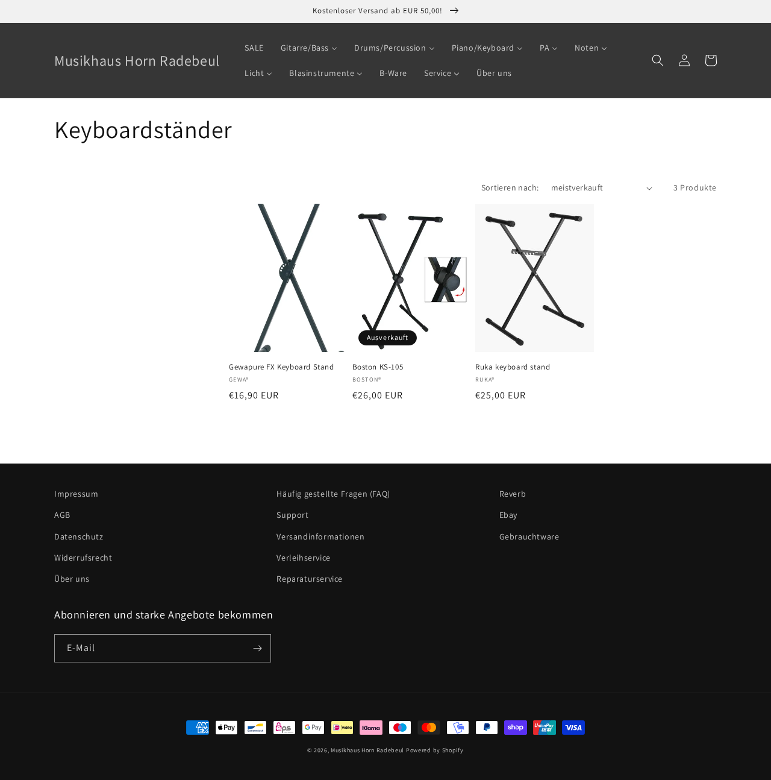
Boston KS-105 (378, 367)
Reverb (512, 493)
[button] (658, 60)
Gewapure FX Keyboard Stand (281, 367)
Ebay (508, 514)
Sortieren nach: (510, 187)
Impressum (76, 493)
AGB (62, 514)
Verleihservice (303, 557)
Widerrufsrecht (83, 557)
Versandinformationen (320, 536)
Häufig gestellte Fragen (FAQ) (333, 493)
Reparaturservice (309, 578)
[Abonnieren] (257, 648)
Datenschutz (79, 536)
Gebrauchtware (529, 536)
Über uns (72, 578)
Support (292, 514)
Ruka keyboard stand (512, 367)
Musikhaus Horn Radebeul (367, 750)
